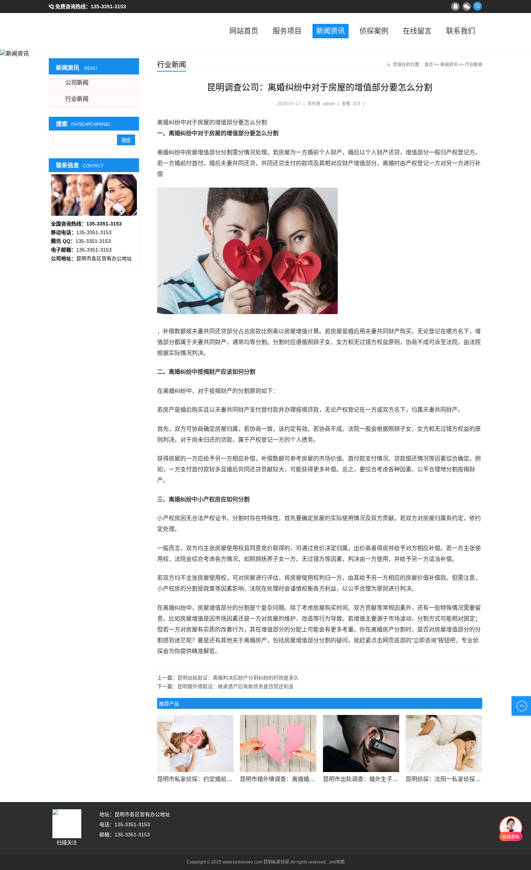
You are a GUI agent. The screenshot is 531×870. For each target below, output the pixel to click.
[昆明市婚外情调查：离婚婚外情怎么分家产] (278, 743)
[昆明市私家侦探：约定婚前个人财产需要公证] (195, 743)
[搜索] (477, 6)
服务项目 (287, 31)
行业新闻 (473, 64)
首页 (428, 64)
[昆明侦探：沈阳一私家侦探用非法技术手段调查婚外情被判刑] (444, 743)
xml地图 (337, 862)
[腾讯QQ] (455, 6)
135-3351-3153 (108, 6)
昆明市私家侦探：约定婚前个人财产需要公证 (215, 779)
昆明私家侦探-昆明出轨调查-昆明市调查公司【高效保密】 (85, 31)
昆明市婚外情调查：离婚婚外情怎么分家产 (295, 779)
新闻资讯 (330, 31)
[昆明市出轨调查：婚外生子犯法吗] (361, 743)
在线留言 (417, 31)
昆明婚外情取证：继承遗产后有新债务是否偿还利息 (235, 686)
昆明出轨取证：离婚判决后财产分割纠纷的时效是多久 (238, 678)
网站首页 (243, 31)
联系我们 (460, 31)
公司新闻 (76, 83)
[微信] (466, 6)
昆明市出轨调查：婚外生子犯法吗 (366, 779)
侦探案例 (373, 31)
